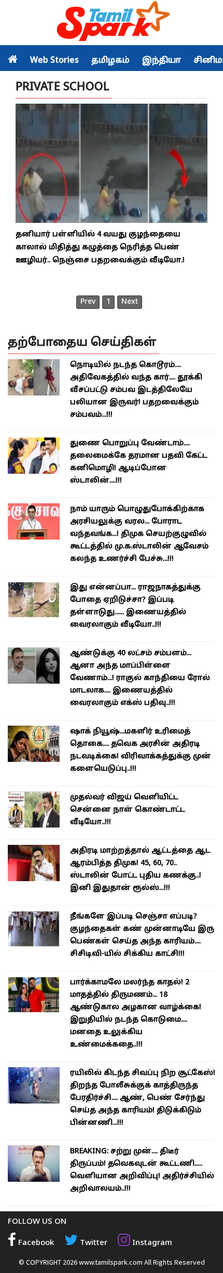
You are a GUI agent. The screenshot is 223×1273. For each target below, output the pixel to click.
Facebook (35, 1243)
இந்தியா (161, 60)
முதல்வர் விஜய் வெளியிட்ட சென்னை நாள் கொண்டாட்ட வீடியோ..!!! (127, 810)
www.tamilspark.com (111, 1262)
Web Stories (54, 60)
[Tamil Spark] (111, 23)
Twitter (92, 1243)
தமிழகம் (110, 60)
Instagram (151, 1243)
